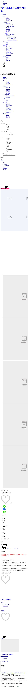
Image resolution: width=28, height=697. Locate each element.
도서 (7, 44)
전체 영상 (8, 35)
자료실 (7, 49)
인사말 (7, 18)
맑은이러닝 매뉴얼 (12, 40)
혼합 (8, 127)
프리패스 (8, 31)
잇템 (7, 42)
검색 (2, 157)
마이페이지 (3, 14)
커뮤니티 (5, 45)
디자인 (8, 138)
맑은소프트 (9, 149)
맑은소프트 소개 (12, 37)
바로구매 (16, 548)
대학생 (8, 148)
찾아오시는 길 (9, 20)
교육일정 (8, 29)
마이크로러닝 (6, 33)
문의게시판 (8, 50)
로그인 (4, 1)
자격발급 (8, 60)
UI (7, 141)
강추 (8, 146)
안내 (4, 16)
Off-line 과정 (11, 26)
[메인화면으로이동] (14, 11)
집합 (8, 126)
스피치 (8, 143)
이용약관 (5, 672)
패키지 (8, 129)
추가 (8, 151)
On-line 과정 (11, 24)
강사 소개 (8, 19)
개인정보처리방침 (11, 672)
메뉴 (4, 4)
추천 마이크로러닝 (10, 34)
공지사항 (8, 46)
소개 (2, 672)
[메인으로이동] (1, 159)
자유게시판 (8, 55)
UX (8, 139)
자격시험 (8, 59)
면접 (8, 145)
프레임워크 (9, 142)
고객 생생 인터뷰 (12, 38)
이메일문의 (8, 52)
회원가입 (5, 3)
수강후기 (8, 27)
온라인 (8, 125)
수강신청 (5, 22)
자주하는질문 (9, 48)
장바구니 (9, 548)
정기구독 (8, 30)
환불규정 (18, 672)
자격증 (4, 56)
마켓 (4, 41)
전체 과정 (8, 23)
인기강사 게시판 (9, 53)
